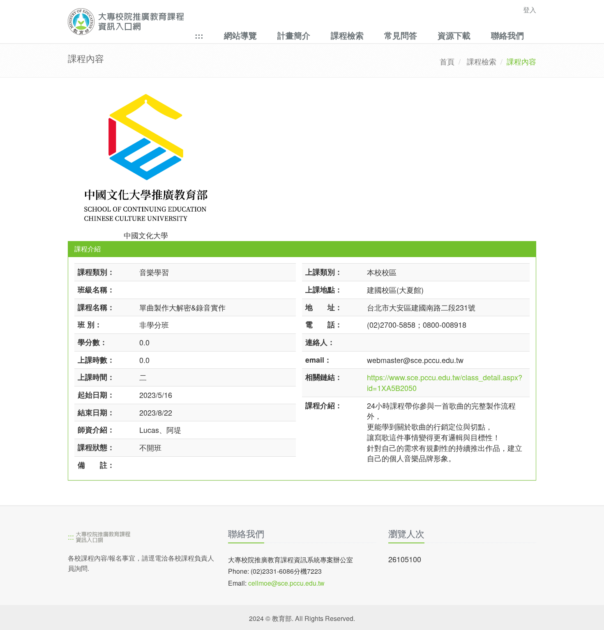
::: (199, 35)
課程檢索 (347, 35)
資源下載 (454, 35)
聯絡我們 (507, 35)
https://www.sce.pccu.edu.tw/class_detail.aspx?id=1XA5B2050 (444, 382)
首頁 (447, 61)
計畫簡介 (293, 35)
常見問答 (400, 35)
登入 (529, 9)
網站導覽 (240, 35)
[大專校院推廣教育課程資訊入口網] (256, 21)
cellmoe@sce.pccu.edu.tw (286, 583)
